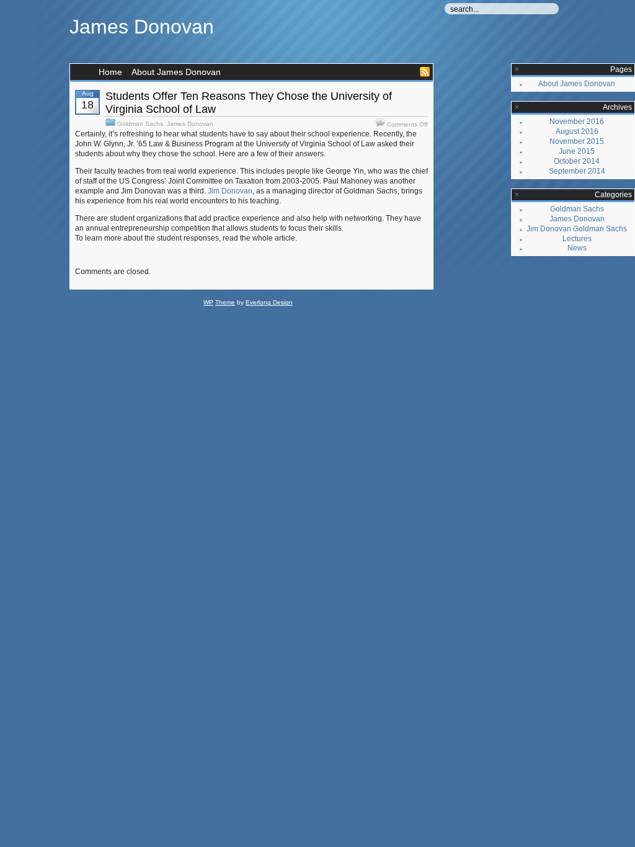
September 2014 (577, 171)
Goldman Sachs (140, 123)
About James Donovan (176, 72)
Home (110, 72)
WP (208, 302)
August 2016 (577, 131)
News (577, 248)
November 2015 (576, 141)
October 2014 (577, 161)
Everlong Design (269, 302)
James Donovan (141, 27)
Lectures (577, 238)
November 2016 (576, 121)
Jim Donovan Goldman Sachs (576, 228)
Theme (225, 302)
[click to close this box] (517, 69)
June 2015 (577, 151)
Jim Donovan (230, 191)
